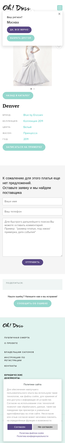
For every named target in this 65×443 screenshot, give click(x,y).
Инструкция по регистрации (14, 359)
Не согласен (45, 427)
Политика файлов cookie (31, 433)
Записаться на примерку (24, 147)
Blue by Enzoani (33, 115)
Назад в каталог (18, 95)
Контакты (10, 366)
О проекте (11, 343)
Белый (27, 127)
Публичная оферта (17, 337)
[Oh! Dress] (13, 326)
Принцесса (30, 133)
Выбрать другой (20, 38)
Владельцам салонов (19, 352)
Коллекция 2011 (33, 121)
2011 (25, 139)
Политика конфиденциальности (32, 436)
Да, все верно (19, 29)
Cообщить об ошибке (32, 303)
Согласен (19, 427)
